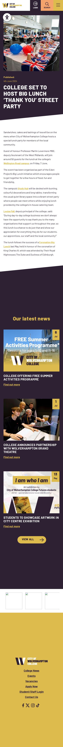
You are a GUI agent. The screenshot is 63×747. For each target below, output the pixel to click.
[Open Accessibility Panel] (7, 17)
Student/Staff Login (31, 692)
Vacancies (31, 681)
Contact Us (31, 697)
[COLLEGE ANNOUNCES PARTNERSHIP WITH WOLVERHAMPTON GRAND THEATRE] (31, 429)
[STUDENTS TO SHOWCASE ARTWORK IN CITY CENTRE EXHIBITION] (31, 500)
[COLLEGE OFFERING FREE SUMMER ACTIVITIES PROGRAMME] (31, 358)
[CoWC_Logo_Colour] (12, 5)
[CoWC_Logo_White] (31, 661)
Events (32, 676)
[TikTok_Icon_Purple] (37, 705)
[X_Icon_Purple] (28, 705)
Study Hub (23, 189)
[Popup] (58, 5)
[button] (47, 4)
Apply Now (31, 687)
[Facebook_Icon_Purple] (23, 705)
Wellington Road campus (16, 163)
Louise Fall (9, 211)
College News (31, 671)
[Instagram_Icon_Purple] (33, 705)
